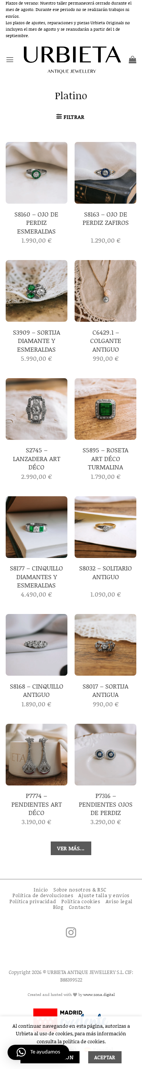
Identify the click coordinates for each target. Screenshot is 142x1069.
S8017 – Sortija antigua (105, 690)
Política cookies (80, 901)
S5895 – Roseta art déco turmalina (105, 458)
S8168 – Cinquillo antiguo (36, 690)
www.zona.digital (99, 994)
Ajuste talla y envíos (104, 895)
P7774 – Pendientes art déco (36, 804)
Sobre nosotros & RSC (79, 889)
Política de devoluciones (42, 895)
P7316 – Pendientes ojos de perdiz (106, 804)
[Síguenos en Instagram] (71, 933)
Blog (58, 907)
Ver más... (70, 848)
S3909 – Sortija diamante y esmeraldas (36, 340)
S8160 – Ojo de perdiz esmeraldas (36, 222)
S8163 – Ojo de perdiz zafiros (106, 218)
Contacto (80, 907)
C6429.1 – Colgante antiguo (105, 340)
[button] (10, 59)
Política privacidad (32, 901)
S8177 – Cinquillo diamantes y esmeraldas (36, 576)
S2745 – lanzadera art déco (36, 458)
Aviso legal (119, 901)
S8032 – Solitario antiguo (105, 572)
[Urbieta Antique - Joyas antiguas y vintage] (71, 59)
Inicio (41, 889)
